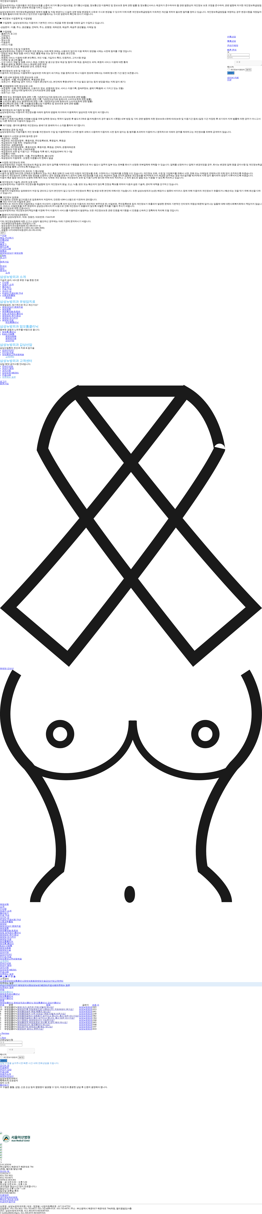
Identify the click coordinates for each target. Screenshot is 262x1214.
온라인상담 (6, 366)
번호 (2, 1005)
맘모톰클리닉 (12, 322)
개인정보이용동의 (237, 70)
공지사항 (5, 370)
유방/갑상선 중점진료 (11, 307)
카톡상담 (4, 240)
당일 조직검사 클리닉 (11, 313)
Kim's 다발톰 (7, 334)
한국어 (3, 266)
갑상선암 (9, 340)
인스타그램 (5, 249)
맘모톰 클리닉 (8, 332)
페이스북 (4, 246)
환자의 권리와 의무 (9, 1199)
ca (4, 976)
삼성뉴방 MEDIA (9, 373)
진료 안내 (5, 289)
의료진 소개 (7, 284)
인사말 (4, 282)
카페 (2, 242)
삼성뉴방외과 (85, 1007)
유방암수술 (10, 338)
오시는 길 (5, 291)
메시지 (230, 67)
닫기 (2, 233)
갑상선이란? (7, 350)
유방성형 (18, 253)
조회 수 (95, 1005)
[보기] (248, 70)
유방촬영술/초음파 (10, 311)
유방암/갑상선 (7, 253)
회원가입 (4, 262)
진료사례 (5, 375)
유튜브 (3, 251)
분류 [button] (2, 1000)
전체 (2, 990)
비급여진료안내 (7, 1202)
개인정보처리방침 (8, 1197)
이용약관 (4, 1195)
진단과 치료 (7, 352)
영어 (2, 268)
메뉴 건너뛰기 (7, 238)
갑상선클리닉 (6, 998)
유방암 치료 (7, 320)
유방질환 (5, 309)
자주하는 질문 (8, 377)
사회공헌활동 (7, 295)
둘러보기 (5, 286)
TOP (229, 80)
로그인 (3, 257)
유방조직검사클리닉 (10, 994)
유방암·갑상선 (7, 668)
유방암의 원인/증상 (10, 316)
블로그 (3, 244)
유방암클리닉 (6, 992)
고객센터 (9, 357)
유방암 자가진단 (9, 318)
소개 (7, 273)
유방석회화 (10, 336)
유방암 (8, 297)
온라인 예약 (7, 368)
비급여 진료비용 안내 (11, 293)
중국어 (3, 270)
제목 (48, 1005)
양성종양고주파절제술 (12, 354)
